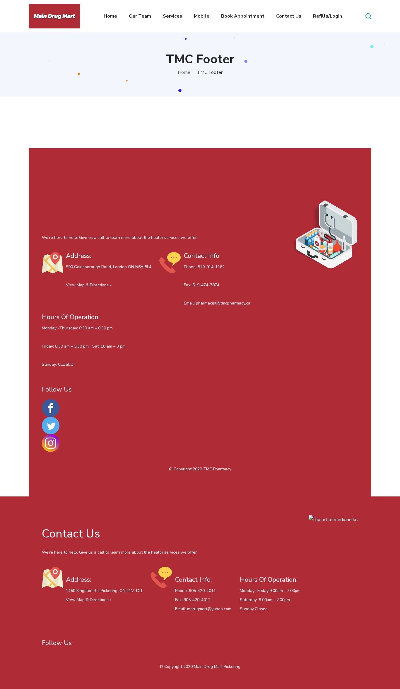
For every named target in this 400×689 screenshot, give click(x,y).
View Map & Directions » (89, 285)
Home (184, 72)
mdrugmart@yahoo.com (209, 609)
